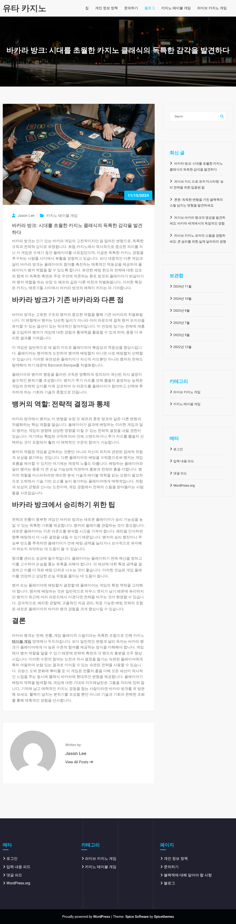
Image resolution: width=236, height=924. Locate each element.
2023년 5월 (181, 335)
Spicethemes (164, 917)
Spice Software (137, 917)
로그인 (178, 449)
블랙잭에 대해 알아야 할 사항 (188, 875)
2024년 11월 (182, 286)
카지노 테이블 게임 (62, 215)
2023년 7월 (181, 323)
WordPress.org (184, 485)
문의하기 (171, 867)
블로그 (169, 883)
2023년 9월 (181, 310)
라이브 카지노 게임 (187, 392)
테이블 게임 (21, 641)
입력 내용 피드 (183, 461)
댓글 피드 (180, 473)
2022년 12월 (182, 347)
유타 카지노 (24, 8)
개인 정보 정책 (176, 858)
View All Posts (77, 762)
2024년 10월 (182, 298)
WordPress (101, 917)
